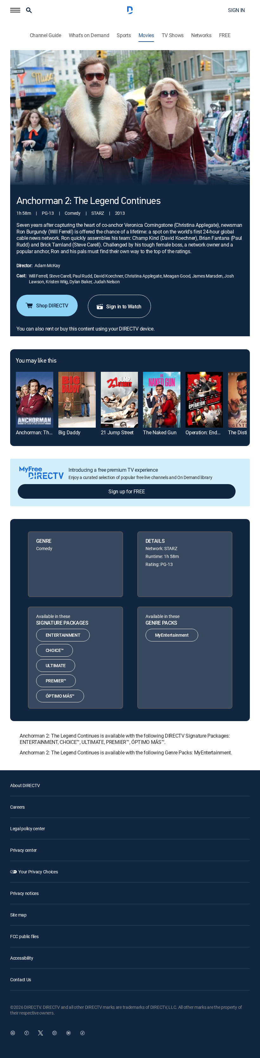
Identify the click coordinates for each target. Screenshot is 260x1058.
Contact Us (20, 979)
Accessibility (21, 958)
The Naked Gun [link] (159, 432)
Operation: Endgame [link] (207, 432)
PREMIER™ (56, 681)
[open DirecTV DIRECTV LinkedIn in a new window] (12, 1032)
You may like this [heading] (36, 361)
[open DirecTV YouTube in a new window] (68, 1032)
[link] (34, 400)
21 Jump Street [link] (117, 432)
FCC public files (24, 936)
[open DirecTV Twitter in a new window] (40, 1032)
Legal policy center (27, 828)
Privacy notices (24, 893)
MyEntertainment (172, 635)
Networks (201, 35)
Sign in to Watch (123, 306)
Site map (18, 915)
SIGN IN (236, 10)
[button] (15, 10)
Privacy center (23, 850)
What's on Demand (89, 35)
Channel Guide (45, 35)
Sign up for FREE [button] (126, 491)
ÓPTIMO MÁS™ (60, 696)
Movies (146, 35)
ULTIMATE (56, 665)
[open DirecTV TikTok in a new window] (82, 1032)
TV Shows (173, 35)
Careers (17, 807)
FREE (225, 35)
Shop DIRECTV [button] (52, 305)
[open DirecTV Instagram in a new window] (54, 1032)
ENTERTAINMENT (63, 635)
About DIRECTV (25, 785)
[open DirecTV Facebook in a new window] (26, 1032)
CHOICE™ (55, 650)
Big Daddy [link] (69, 432)
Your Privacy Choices (38, 872)
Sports (124, 35)
